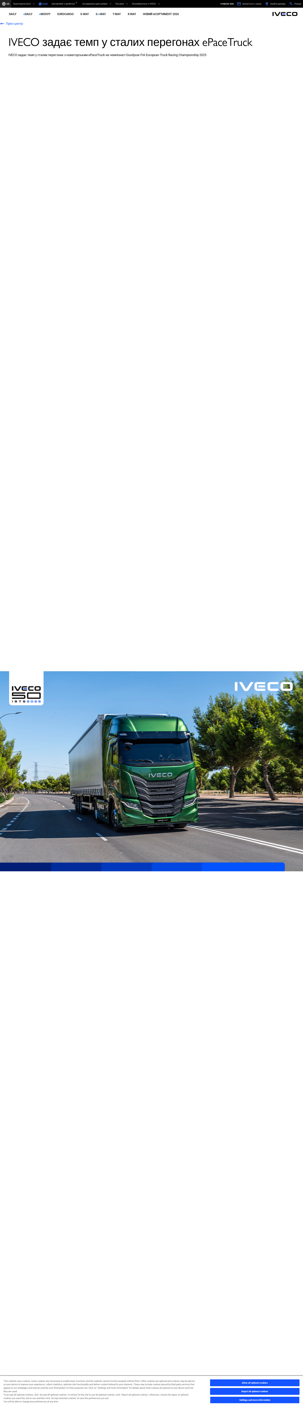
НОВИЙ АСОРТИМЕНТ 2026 (161, 14)
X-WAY (132, 14)
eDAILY (27, 14)
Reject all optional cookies (254, 1391)
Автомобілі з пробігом (63, 3)
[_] (227, 4)
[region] (151, 1392)
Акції (45, 3)
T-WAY (117, 14)
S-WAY (84, 14)
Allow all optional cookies (255, 1382)
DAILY (12, 14)
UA (7, 3)
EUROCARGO (65, 14)
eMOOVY (44, 14)
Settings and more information (254, 1400)
